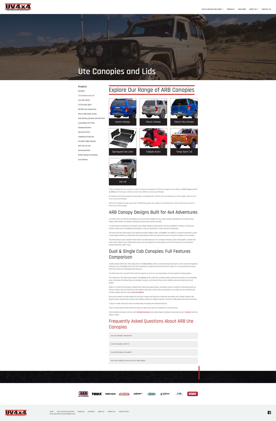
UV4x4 (113, 192)
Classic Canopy (153, 121)
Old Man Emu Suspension (87, 109)
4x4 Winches (83, 159)
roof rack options (137, 292)
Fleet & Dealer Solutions (212, 9)
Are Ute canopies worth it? (120, 344)
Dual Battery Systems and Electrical (91, 118)
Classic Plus (147, 264)
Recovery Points (84, 132)
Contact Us (266, 9)
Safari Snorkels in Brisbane (88, 155)
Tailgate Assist (153, 151)
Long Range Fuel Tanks (86, 123)
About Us (253, 9)
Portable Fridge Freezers (87, 141)
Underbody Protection (86, 137)
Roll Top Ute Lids (84, 146)
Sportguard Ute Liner (122, 151)
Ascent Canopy (122, 121)
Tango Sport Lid (184, 151)
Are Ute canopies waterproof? (121, 336)
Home (51, 412)
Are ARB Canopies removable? (121, 352)
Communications (84, 150)
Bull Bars (81, 91)
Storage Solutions (84, 127)
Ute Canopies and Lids (86, 95)
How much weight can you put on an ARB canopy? (128, 360)
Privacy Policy (124, 412)
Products (230, 9)
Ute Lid (122, 181)
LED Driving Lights (85, 105)
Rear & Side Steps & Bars (87, 114)
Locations (242, 9)
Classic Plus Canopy (184, 121)
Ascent (164, 233)
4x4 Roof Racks (84, 100)
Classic (143, 277)
